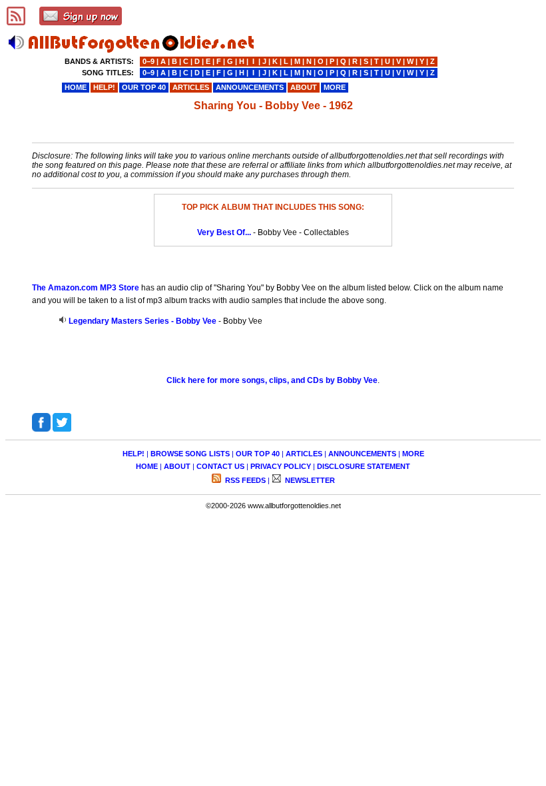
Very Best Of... (224, 232)
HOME (147, 466)
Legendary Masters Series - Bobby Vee (142, 321)
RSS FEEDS (244, 480)
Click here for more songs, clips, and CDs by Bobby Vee (272, 380)
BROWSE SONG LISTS (190, 454)
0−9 (148, 61)
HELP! (133, 454)
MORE (413, 454)
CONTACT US (220, 466)
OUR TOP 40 (258, 454)
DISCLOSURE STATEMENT (363, 466)
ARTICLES (304, 454)
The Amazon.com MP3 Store (85, 287)
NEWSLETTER (309, 480)
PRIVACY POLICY (280, 466)
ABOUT (177, 466)
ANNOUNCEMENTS (362, 454)
